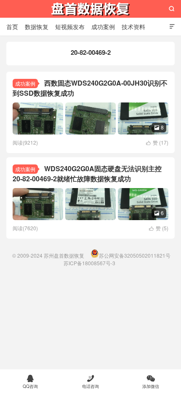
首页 (12, 26)
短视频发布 (70, 26)
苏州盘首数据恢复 (90, 9)
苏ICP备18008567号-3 (89, 262)
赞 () (157, 142)
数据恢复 (36, 26)
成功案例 (103, 26)
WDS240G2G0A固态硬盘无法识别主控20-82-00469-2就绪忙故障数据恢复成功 (87, 173)
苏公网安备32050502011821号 (134, 255)
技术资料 (133, 26)
